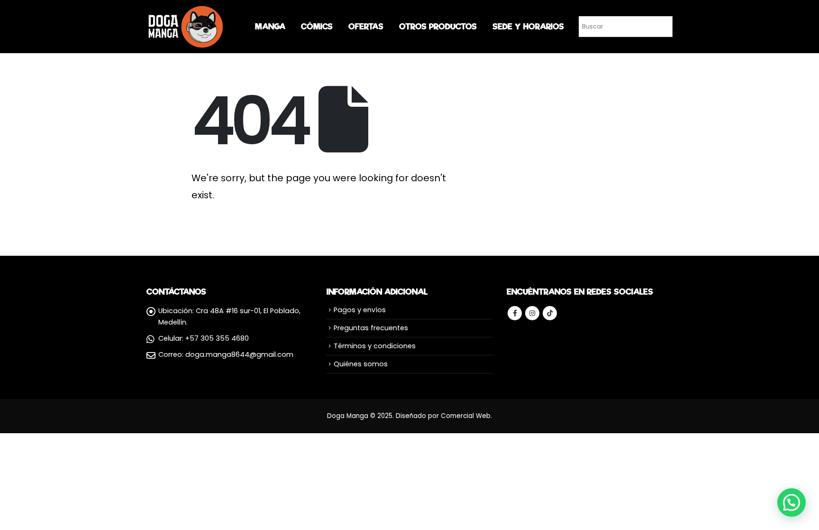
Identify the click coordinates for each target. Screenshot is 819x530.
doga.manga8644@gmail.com (239, 354)
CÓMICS (317, 26)
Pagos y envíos (360, 310)
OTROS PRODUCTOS (438, 26)
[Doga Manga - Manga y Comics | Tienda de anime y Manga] (186, 26)
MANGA (270, 26)
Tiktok (550, 313)
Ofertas (365, 26)
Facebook (515, 313)
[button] (791, 502)
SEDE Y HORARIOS (528, 26)
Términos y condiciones (375, 346)
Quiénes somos (361, 364)
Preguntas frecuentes (371, 328)
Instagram (532, 313)
